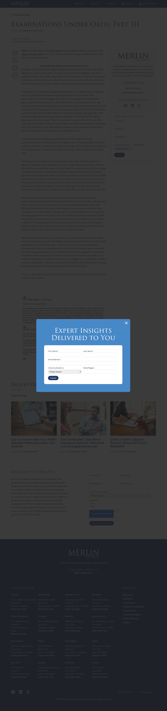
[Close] (126, 323)
